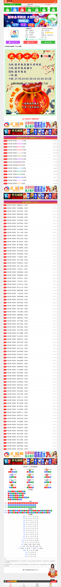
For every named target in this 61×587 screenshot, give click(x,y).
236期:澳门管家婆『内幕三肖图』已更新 (16, 308)
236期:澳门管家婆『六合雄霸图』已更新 (16, 421)
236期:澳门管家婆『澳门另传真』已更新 (16, 226)
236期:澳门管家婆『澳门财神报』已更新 (16, 223)
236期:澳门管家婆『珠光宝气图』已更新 (16, 394)
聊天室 (37, 586)
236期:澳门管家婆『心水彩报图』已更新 (16, 369)
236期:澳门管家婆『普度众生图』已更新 (16, 430)
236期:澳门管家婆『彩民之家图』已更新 (16, 433)
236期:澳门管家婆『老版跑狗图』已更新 (16, 314)
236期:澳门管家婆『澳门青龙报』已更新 (16, 241)
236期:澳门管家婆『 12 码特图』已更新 (15, 257)
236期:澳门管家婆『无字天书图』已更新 (16, 330)
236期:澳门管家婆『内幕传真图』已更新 (16, 253)
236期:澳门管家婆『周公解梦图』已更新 (16, 305)
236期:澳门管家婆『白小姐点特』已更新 (16, 345)
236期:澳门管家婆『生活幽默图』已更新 (16, 357)
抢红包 (50, 586)
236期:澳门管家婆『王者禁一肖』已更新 (16, 397)
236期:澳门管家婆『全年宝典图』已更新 (16, 217)
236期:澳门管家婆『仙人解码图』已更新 (16, 229)
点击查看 (54, 581)
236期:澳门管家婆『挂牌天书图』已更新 (16, 327)
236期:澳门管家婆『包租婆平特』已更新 (16, 339)
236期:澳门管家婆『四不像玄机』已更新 (16, 263)
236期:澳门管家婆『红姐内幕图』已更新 (16, 351)
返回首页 (55, 2)
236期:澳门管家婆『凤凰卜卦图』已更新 (16, 342)
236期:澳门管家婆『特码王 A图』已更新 (16, 238)
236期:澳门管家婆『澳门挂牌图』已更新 (16, 247)
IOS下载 (31, 42)
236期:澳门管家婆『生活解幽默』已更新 (16, 208)
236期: (8, 581)
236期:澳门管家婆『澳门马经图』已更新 (16, 324)
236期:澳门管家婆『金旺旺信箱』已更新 (16, 385)
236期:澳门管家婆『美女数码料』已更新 (16, 427)
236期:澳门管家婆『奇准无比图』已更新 (16, 424)
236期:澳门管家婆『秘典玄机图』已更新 (16, 214)
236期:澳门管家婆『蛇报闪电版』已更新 (16, 388)
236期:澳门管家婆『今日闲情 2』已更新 (15, 269)
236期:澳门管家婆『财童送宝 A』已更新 (16, 412)
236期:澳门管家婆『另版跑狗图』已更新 (16, 275)
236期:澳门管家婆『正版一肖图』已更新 (16, 266)
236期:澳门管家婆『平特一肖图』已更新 (16, 232)
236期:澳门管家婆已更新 (15, 140)
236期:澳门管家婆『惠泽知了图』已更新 (16, 378)
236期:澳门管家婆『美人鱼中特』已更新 (16, 284)
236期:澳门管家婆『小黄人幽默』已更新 (16, 311)
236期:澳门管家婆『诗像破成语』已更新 (16, 317)
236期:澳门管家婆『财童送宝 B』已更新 (16, 415)
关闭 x (52, 580)
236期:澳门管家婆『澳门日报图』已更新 (16, 403)
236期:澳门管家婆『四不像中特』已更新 (16, 235)
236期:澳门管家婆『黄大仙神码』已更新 (16, 391)
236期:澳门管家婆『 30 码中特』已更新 (15, 281)
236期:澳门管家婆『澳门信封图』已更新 (16, 400)
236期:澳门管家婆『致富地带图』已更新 (16, 446)
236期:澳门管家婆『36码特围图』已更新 (16, 296)
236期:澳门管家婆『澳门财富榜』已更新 (16, 406)
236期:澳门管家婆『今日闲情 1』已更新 (15, 278)
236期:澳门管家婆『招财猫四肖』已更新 (16, 363)
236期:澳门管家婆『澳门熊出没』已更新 (16, 354)
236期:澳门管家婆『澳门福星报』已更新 (16, 382)
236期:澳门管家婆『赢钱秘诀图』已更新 (16, 442)
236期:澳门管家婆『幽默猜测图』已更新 (16, 290)
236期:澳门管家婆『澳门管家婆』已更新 (16, 244)
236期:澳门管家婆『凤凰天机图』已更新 (16, 302)
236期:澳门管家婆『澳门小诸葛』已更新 (16, 439)
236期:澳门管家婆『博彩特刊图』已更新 (16, 418)
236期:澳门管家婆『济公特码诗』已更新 (16, 211)
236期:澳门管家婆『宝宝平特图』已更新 (16, 321)
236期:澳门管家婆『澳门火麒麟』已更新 (16, 333)
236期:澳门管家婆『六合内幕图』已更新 (16, 409)
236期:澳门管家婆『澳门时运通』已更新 (16, 436)
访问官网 (49, 42)
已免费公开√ (13, 581)
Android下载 (14, 42)
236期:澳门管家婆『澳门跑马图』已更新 (16, 250)
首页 (10, 586)
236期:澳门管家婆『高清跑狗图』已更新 (16, 272)
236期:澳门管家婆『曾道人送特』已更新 (16, 348)
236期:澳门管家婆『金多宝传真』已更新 (16, 299)
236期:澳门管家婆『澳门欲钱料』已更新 (16, 372)
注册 (24, 586)
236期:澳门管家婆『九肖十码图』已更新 (16, 260)
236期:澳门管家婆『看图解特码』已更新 (16, 205)
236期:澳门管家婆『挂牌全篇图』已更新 (16, 360)
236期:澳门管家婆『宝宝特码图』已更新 (16, 220)
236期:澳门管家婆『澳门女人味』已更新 (16, 287)
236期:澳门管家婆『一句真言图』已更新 (16, 293)
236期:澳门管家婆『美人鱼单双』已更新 (16, 336)
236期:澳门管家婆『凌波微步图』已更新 (16, 366)
